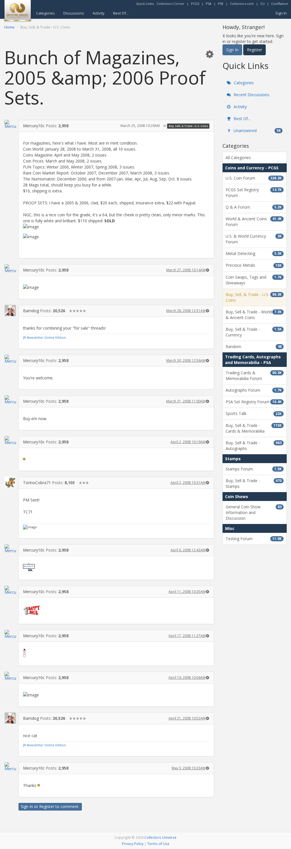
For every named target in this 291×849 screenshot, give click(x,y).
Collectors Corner (170, 3)
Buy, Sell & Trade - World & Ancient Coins (254, 314)
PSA (208, 3)
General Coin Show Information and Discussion (254, 512)
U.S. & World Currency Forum (254, 238)
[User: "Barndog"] (10, 310)
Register (46, 806)
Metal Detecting (254, 253)
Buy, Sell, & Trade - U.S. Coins (188, 126)
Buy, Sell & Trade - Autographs (254, 445)
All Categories (238, 157)
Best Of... (120, 13)
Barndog (31, 310)
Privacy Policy (133, 843)
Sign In (281, 13)
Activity (99, 13)
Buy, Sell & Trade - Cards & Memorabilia (254, 428)
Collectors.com (242, 3)
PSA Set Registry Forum (254, 401)
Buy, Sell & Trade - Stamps (254, 483)
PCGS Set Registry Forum (254, 192)
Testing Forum (254, 538)
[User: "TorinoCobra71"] (10, 482)
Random (254, 346)
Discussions (73, 13)
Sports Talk (254, 413)
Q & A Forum (254, 207)
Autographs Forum (254, 390)
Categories (45, 13)
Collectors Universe (160, 837)
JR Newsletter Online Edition (44, 337)
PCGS (195, 3)
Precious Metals (254, 265)
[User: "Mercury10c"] (10, 124)
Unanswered (256, 130)
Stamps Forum (254, 469)
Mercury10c (34, 125)
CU (262, 3)
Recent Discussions (250, 94)
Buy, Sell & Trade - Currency (254, 332)
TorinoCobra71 (37, 482)
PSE (220, 3)
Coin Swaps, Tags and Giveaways (254, 279)
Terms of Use (158, 843)
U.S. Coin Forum (254, 178)
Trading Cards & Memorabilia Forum (254, 375)
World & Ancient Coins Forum (254, 221)
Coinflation (279, 3)
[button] (209, 54)
